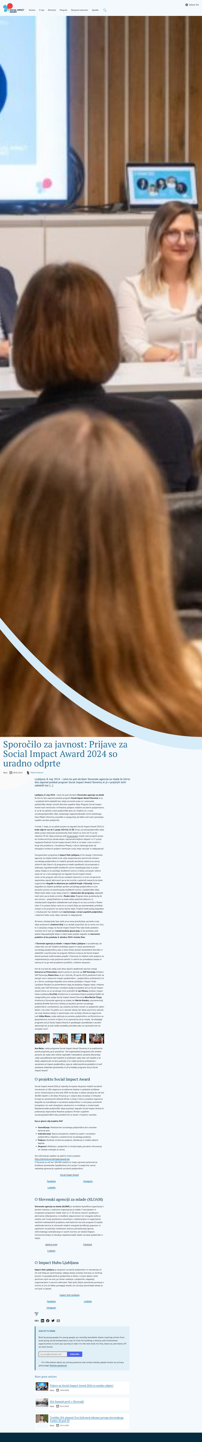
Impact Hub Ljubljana (69, 1295)
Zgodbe (95, 10)
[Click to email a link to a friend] (58, 1320)
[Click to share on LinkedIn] (42, 1320)
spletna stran (51, 1244)
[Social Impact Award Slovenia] (13, 8)
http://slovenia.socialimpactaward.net (52, 1159)
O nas (41, 10)
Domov (32, 10)
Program (63, 10)
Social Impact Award (69, 1174)
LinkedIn (52, 1187)
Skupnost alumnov (79, 10)
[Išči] (104, 10)
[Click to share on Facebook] (47, 1320)
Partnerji (52, 10)
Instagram (88, 1181)
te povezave (72, 836)
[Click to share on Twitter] (53, 1320)
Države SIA (194, 4)
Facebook (51, 1181)
